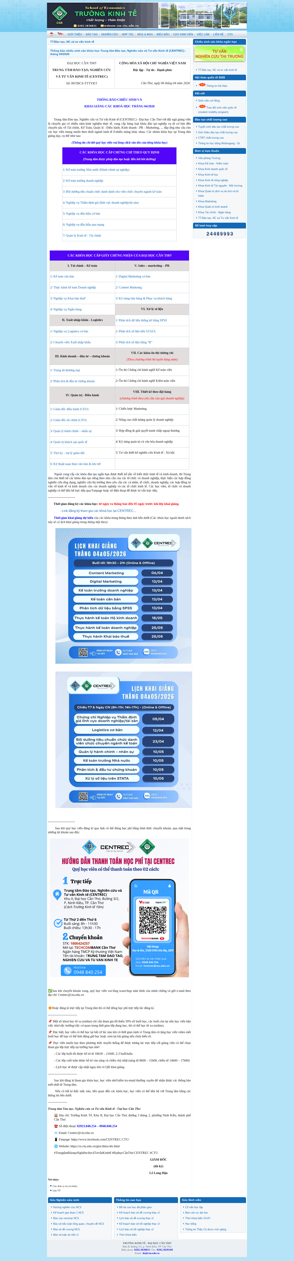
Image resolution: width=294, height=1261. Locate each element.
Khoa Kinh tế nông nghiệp (213, 180)
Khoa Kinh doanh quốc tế (212, 168)
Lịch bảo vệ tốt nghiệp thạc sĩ (136, 1229)
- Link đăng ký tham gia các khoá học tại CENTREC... (98, 510)
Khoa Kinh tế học (208, 174)
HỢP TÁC (128, 34)
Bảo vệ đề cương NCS (66, 1229)
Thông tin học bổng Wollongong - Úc (219, 143)
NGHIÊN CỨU (109, 34)
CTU (230, 34)
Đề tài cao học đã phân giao (135, 1207)
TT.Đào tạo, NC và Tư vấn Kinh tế (218, 217)
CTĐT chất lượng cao (211, 137)
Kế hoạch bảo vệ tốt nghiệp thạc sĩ (139, 1223)
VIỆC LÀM (203, 34)
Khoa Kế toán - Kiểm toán (213, 163)
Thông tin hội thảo (216, 85)
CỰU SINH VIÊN (183, 34)
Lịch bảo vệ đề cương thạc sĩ (136, 1218)
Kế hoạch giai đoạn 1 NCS (68, 1212)
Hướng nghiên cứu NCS (67, 1207)
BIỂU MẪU (163, 34)
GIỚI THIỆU (75, 34)
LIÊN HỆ (218, 34)
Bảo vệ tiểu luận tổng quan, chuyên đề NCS (78, 1223)
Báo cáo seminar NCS (66, 1218)
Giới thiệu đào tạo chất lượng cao (218, 132)
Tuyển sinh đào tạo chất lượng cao (218, 126)
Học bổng (190, 1223)
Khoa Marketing (207, 201)
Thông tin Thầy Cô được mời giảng (205, 1229)
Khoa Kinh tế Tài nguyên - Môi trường (220, 185)
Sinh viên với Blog (209, 100)
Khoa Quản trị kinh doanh (213, 206)
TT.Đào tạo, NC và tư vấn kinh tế (217, 69)
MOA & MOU (145, 34)
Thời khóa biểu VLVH (197, 1218)
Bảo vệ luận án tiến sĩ (66, 1234)
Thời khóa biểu (128, 1234)
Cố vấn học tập (194, 1207)
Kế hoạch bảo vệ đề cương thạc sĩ (139, 1212)
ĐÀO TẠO (92, 34)
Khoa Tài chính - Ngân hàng (214, 212)
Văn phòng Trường (209, 157)
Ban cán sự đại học (196, 1212)
